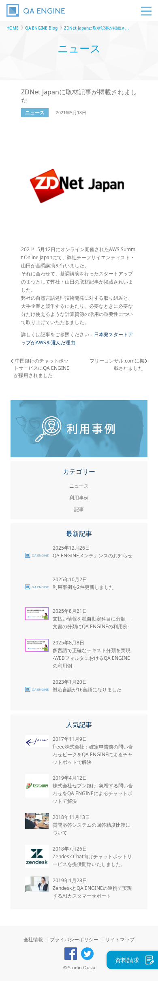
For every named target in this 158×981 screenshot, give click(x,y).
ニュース (35, 112)
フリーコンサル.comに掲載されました (117, 364)
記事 (79, 509)
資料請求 (127, 960)
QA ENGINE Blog (41, 28)
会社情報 (33, 939)
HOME (12, 28)
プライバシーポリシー (74, 939)
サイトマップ (120, 939)
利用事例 (79, 497)
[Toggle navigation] (146, 11)
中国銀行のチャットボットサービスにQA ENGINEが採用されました (41, 368)
